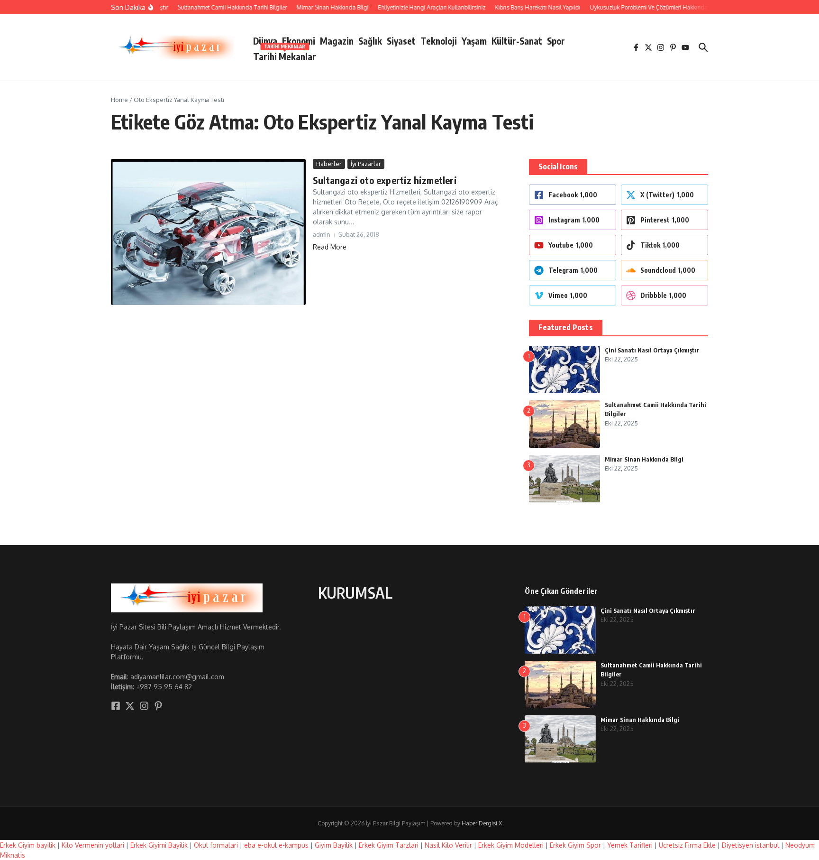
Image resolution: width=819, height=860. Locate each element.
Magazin (337, 40)
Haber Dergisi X (482, 823)
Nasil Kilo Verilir (448, 845)
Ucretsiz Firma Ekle (687, 845)
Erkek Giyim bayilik (27, 845)
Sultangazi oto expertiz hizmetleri (385, 180)
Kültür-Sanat (516, 40)
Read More (329, 247)
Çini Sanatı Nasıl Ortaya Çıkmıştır (652, 350)
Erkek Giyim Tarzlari (389, 845)
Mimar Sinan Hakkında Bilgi (644, 459)
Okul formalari (216, 845)
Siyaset (401, 40)
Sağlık (370, 40)
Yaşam (474, 40)
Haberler (329, 163)
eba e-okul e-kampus (276, 845)
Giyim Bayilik (334, 845)
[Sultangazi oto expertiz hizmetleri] (208, 232)
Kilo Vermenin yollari (93, 845)
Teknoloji (438, 40)
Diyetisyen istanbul (750, 845)
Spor (556, 40)
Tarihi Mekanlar (284, 54)
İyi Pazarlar (366, 163)
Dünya (265, 40)
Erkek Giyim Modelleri (511, 845)
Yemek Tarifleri (630, 845)
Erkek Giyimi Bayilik (159, 845)
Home (119, 99)
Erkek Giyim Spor (575, 845)
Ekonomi (298, 40)
